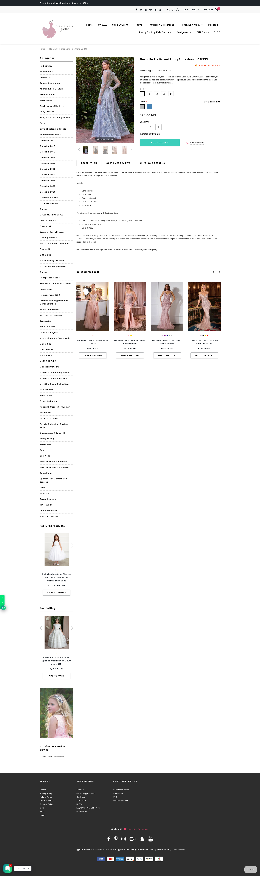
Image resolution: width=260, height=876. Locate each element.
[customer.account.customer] (177, 9)
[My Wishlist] (173, 9)
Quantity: (144, 122)
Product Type (146, 71)
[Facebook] (136, 10)
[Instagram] (146, 10)
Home (42, 49)
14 (171, 94)
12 (164, 94)
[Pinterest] (141, 10)
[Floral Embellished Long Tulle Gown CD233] (85, 150)
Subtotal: (144, 134)
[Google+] (151, 10)
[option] (56, 564)
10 (157, 94)
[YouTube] (160, 10)
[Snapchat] (155, 10)
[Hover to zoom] (105, 100)
